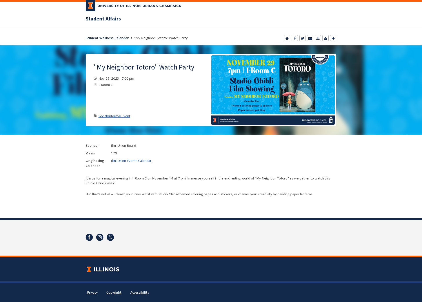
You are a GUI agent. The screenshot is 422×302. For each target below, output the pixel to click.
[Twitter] (302, 38)
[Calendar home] (287, 38)
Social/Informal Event (114, 116)
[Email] (310, 38)
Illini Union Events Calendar (131, 160)
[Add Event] (333, 38)
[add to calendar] (318, 38)
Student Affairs (103, 19)
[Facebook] (295, 38)
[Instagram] (100, 237)
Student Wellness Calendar (107, 38)
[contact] (325, 38)
